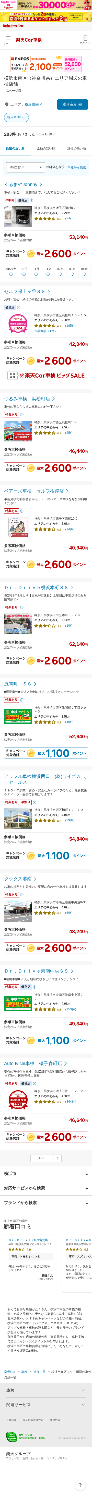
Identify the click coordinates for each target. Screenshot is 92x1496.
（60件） (69, 913)
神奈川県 (39, 1372)
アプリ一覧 (12, 1458)
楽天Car (9, 1372)
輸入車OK (14, 117)
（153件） (70, 1009)
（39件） (69, 820)
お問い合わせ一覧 (33, 1458)
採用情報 (55, 1420)
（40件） (69, 722)
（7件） (68, 218)
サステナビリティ (57, 1458)
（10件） (69, 625)
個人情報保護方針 (33, 1420)
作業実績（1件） (45, 331)
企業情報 (11, 1420)
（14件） (69, 529)
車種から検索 (76, 167)
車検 (24, 1372)
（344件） (70, 1101)
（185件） (70, 326)
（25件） (69, 433)
